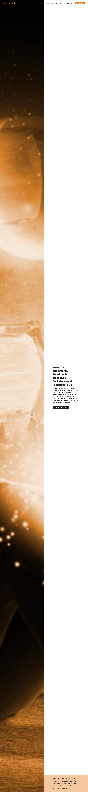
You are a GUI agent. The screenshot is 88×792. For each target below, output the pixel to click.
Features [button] (40, 3)
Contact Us (69, 3)
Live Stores (54, 3)
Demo (61, 3)
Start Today (60, 407)
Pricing (47, 3)
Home (33, 3)
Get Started (79, 3)
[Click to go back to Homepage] (9, 3)
